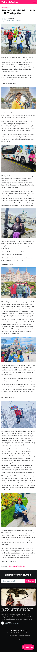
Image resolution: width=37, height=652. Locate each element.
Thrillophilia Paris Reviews (17, 566)
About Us (9, 633)
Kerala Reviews (27, 633)
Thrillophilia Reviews (9, 2)
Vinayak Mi (10, 19)
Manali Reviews (13, 635)
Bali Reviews (17, 633)
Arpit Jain (8, 622)
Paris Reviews (5, 8)
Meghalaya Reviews (24, 635)
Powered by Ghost (19, 639)
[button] (34, 2)
